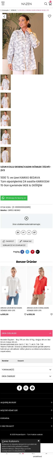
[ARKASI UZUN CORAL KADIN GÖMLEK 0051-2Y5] (39, 285)
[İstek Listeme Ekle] (18, 232)
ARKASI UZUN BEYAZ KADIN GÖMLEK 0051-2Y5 (11, 309)
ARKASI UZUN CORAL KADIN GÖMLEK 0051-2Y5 (38, 309)
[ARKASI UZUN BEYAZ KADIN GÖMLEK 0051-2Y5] (13, 285)
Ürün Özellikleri (9, 333)
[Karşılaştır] (23, 232)
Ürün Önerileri (8, 376)
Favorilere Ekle (25, 314)
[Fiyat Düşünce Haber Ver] (29, 232)
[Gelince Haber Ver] (34, 232)
